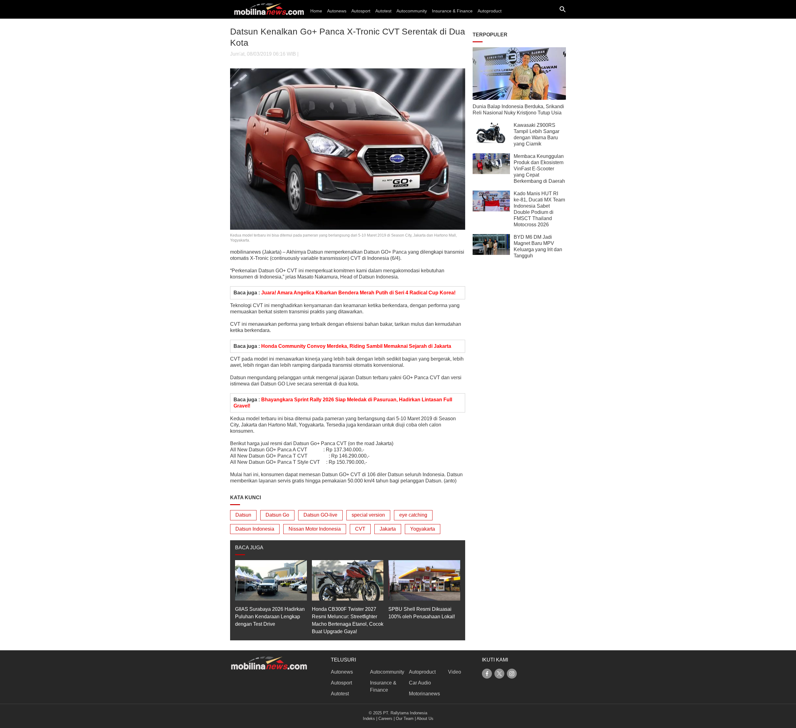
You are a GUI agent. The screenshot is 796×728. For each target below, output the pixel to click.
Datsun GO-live (320, 515)
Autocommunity (411, 10)
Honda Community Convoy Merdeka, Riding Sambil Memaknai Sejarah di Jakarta (356, 346)
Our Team (405, 718)
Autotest (383, 10)
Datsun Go (277, 515)
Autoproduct (490, 10)
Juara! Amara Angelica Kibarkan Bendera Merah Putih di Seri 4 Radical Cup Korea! (358, 292)
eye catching (413, 515)
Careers (385, 718)
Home (316, 10)
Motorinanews (424, 693)
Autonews (336, 10)
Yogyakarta (422, 529)
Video (454, 672)
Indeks (369, 718)
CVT (360, 529)
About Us (425, 718)
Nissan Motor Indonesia (315, 529)
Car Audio (420, 682)
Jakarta (388, 529)
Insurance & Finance (452, 10)
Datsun (243, 515)
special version (368, 515)
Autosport (360, 10)
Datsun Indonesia (254, 529)
